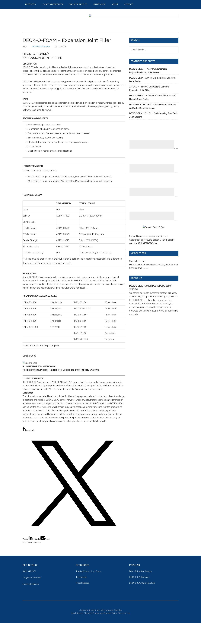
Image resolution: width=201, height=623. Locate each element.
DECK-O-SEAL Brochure (139, 577)
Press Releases (82, 583)
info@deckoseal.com (32, 578)
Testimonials (81, 577)
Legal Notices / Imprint (81, 613)
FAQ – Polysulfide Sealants (140, 571)
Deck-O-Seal (49, 20)
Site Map (118, 610)
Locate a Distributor (31, 584)
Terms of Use (124, 613)
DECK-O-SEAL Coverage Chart (142, 583)
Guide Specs (96, 571)
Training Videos (82, 571)
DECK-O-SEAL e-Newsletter (142, 264)
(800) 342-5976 (29, 571)
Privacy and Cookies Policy (105, 613)
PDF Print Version (41, 46)
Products (37, 543)
